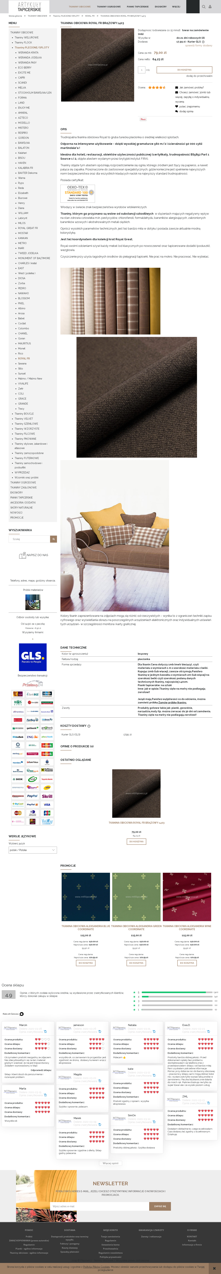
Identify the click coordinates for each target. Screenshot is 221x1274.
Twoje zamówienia (110, 1236)
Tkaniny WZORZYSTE (27, 428)
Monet (21, 348)
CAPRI (21, 77)
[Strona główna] (29, 6)
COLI (21, 393)
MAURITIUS (24, 343)
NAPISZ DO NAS (37, 555)
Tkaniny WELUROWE (27, 37)
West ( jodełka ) (26, 273)
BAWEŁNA (24, 142)
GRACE (22, 398)
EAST (21, 268)
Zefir (20, 388)
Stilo (20, 368)
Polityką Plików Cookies (96, 1267)
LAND (21, 102)
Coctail (22, 323)
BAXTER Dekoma (27, 173)
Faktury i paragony (69, 1243)
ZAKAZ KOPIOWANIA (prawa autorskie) (29, 1240)
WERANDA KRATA (28, 52)
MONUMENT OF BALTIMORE (34, 258)
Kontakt (192, 1240)
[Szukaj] (53, 539)
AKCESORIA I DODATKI (23, 502)
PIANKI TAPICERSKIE (21, 497)
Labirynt (22, 218)
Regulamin (29, 1244)
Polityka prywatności (110, 1256)
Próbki (29, 1236)
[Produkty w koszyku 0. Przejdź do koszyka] (193, 6)
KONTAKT (192, 1236)
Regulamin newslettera (111, 1252)
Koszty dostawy (70, 1247)
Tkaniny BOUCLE (24, 413)
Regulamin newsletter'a (63, 1213)
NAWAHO (23, 293)
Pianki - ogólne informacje (29, 1248)
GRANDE (23, 403)
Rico (20, 353)
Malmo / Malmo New (30, 378)
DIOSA (21, 278)
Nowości (16, 512)
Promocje (16, 517)
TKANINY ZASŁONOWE (23, 487)
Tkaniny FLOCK (23, 42)
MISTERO (23, 127)
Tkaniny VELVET (24, 418)
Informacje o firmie (192, 1244)
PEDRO (22, 288)
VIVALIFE (23, 383)
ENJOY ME (24, 107)
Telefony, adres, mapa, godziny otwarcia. (33, 580)
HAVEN (22, 163)
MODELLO (24, 122)
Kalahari (22, 153)
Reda (21, 188)
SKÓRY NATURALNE (21, 507)
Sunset (22, 373)
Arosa (21, 313)
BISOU (21, 158)
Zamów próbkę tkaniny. (172, 702)
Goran (21, 338)
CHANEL (23, 333)
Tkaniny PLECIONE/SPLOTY (32, 47)
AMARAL (23, 112)
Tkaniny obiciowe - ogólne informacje (29, 1252)
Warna (21, 178)
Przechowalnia (110, 1248)
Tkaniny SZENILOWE (26, 423)
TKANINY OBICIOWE (21, 32)
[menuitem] (79, 6)
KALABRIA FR (25, 168)
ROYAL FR (24, 358)
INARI (21, 248)
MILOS (21, 223)
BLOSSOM (24, 298)
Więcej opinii (110, 1163)
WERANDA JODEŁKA (30, 57)
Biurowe (22, 198)
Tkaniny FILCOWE (25, 433)
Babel (21, 318)
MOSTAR (23, 233)
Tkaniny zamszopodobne (29, 453)
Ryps (21, 183)
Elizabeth (23, 193)
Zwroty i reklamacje (151, 1236)
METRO (22, 243)
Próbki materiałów (33, 590)
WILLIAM (23, 213)
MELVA (22, 87)
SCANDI (22, 82)
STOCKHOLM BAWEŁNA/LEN (34, 92)
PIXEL (21, 303)
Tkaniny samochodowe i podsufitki (28, 465)
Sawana (22, 363)
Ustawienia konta (110, 1244)
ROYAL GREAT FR (28, 228)
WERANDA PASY (27, 62)
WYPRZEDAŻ (22, 472)
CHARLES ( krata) (27, 263)
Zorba (21, 283)
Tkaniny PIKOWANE (25, 438)
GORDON (23, 137)
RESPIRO (23, 132)
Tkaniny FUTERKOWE (27, 458)
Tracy (21, 408)
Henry (21, 203)
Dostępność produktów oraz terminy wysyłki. (69, 1238)
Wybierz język (17, 843)
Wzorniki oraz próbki (26, 477)
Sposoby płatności (69, 1251)
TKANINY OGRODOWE (23, 482)
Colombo (23, 328)
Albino (21, 308)
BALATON (23, 147)
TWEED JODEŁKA (28, 253)
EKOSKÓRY (16, 492)
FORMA (22, 97)
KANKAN (23, 238)
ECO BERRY (24, 67)
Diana (21, 208)
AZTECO (23, 117)
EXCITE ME (24, 72)
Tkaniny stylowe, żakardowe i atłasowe (31, 446)
